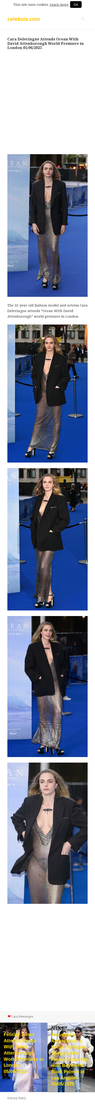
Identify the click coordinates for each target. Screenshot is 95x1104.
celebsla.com (23, 18)
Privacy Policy (16, 1098)
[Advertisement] (47, 102)
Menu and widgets (83, 23)
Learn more (59, 4)
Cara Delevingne (22, 1016)
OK (76, 4)
